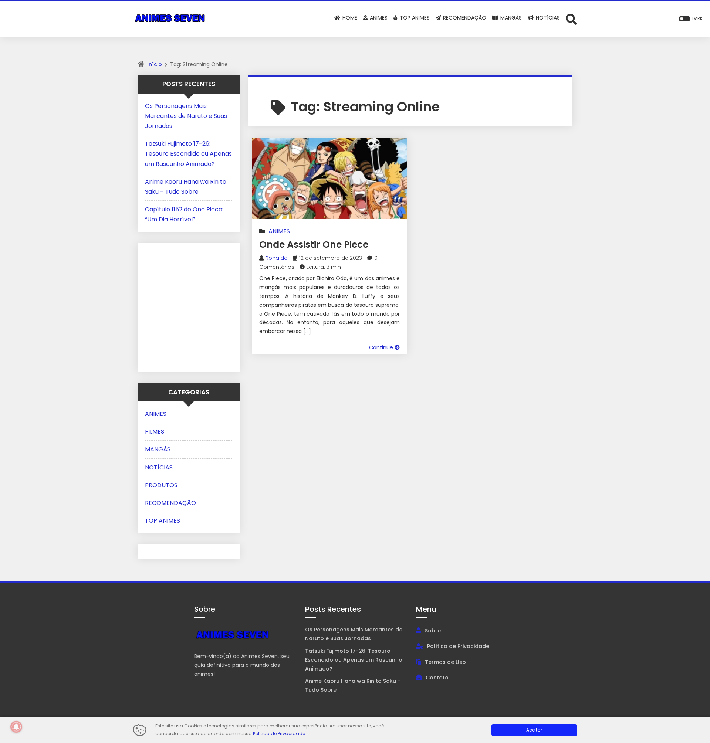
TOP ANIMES (162, 520)
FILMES (154, 431)
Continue (382, 347)
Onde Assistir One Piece (313, 244)
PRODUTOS (161, 485)
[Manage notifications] (16, 727)
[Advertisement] (191, 305)
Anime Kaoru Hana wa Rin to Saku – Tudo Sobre (353, 685)
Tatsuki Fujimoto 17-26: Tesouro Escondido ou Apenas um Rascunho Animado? (188, 153)
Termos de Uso (445, 662)
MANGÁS (157, 449)
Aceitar (534, 730)
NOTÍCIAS (159, 467)
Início (154, 64)
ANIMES (279, 231)
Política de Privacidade (458, 646)
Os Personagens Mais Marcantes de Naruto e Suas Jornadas (186, 116)
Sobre (433, 630)
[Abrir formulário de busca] (571, 19)
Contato (437, 677)
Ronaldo (277, 258)
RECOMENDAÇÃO (170, 503)
